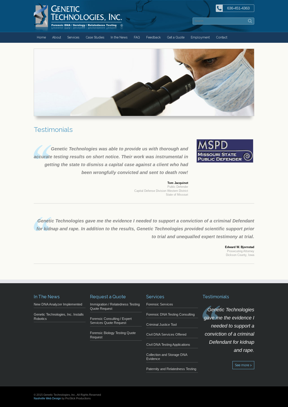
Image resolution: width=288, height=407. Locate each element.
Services (73, 37)
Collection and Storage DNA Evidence (166, 357)
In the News (119, 37)
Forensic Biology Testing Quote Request (113, 335)
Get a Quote (175, 37)
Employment (200, 37)
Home (41, 37)
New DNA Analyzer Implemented (58, 304)
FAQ (137, 37)
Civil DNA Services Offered (166, 334)
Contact (221, 37)
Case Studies (95, 37)
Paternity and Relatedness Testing (171, 369)
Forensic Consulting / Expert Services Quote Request (111, 321)
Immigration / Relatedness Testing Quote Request (115, 306)
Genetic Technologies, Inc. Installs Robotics (59, 317)
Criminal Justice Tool (161, 324)
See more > (243, 365)
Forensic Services (159, 304)
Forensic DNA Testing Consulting (170, 314)
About (56, 37)
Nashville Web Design (47, 398)
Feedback (153, 37)
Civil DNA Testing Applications (168, 344)
